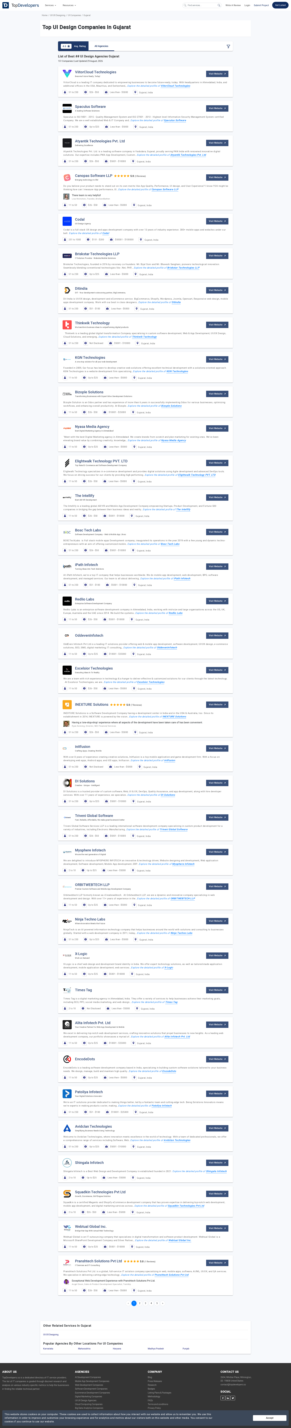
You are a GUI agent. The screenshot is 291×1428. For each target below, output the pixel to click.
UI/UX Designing (57, 15)
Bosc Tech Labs (170, 544)
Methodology (154, 1396)
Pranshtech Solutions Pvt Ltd (172, 1275)
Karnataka (48, 1348)
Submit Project (261, 5)
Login (247, 5)
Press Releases (155, 1381)
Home (44, 15)
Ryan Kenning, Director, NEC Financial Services (94, 726)
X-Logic (168, 967)
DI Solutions (168, 795)
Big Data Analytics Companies (89, 1408)
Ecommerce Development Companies (92, 1392)
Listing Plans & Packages (159, 1392)
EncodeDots (169, 1071)
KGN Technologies (177, 371)
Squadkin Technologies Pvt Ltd (186, 1206)
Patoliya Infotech (162, 1106)
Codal (105, 233)
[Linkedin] (228, 1398)
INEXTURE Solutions (174, 716)
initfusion (169, 760)
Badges (151, 1388)
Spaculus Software (175, 120)
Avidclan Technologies (177, 1140)
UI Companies (74, 15)
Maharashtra (84, 1348)
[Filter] (228, 46)
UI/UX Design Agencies (85, 1400)
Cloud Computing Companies (88, 1404)
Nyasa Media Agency (173, 440)
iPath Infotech (182, 578)
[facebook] (223, 1398)
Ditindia (176, 302)
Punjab (186, 1348)
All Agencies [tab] (101, 46)
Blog (150, 1377)
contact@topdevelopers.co (233, 1384)
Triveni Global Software (173, 829)
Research (152, 1385)
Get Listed (280, 5)
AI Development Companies (88, 1377)
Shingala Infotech (216, 1171)
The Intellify (183, 509)
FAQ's (150, 1400)
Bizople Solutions (171, 406)
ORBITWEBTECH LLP (183, 898)
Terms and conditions (158, 1404)
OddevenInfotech (167, 647)
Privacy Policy (154, 1408)
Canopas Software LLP (165, 189)
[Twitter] (233, 1398)
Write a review (233, 5)
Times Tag (171, 1002)
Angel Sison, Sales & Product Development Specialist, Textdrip (101, 1284)
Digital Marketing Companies (88, 1396)
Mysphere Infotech (183, 864)
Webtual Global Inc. (179, 1240)
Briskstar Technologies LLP (183, 268)
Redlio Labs (175, 613)
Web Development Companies (89, 1385)
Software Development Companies (91, 1388)
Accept (269, 1418)
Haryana (117, 1348)
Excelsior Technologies (150, 682)
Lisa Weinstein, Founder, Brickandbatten (91, 198)
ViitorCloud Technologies (175, 86)
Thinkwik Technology (144, 337)
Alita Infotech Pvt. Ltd (177, 1036)
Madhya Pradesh (156, 1348)
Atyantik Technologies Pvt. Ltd (188, 155)
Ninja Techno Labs (181, 933)
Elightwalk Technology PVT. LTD (196, 475)
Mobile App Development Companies (92, 1381)
